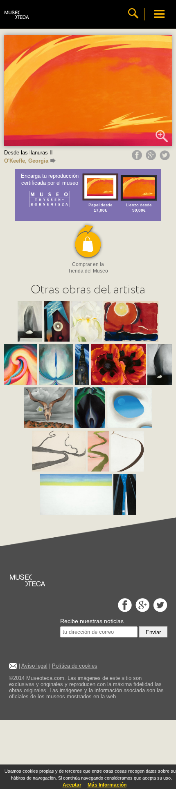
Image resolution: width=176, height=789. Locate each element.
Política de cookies (74, 666)
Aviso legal (34, 666)
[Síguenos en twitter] (159, 609)
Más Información (107, 785)
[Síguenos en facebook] (124, 609)
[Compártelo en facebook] (138, 158)
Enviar (153, 632)
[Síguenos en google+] (141, 609)
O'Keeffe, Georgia (26, 161)
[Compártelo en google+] (152, 158)
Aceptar (72, 785)
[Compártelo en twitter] (166, 158)
